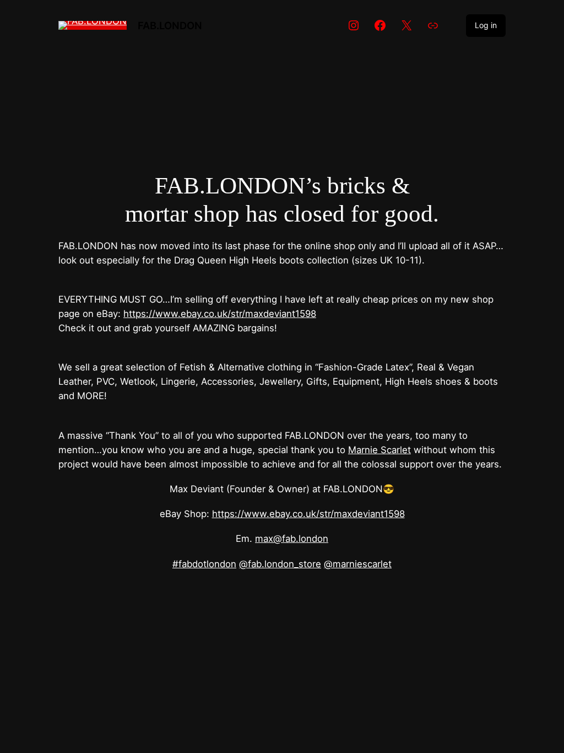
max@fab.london (291, 538)
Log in (486, 25)
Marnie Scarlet (379, 449)
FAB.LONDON (170, 25)
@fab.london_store (280, 563)
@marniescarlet (358, 563)
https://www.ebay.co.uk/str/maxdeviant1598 (219, 313)
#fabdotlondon (204, 563)
